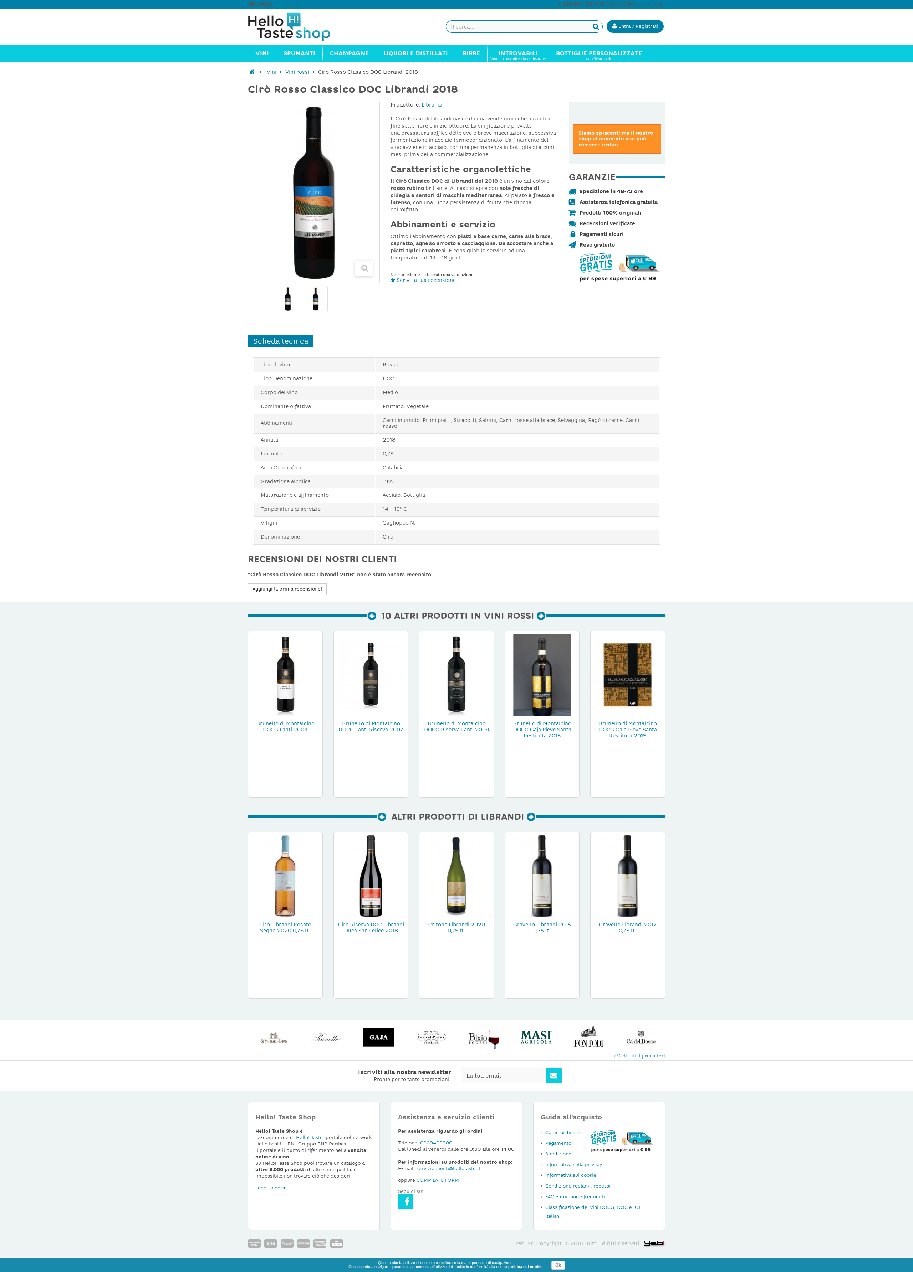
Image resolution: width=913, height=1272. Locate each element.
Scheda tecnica (280, 341)
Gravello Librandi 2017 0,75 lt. (628, 927)
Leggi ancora (270, 1187)
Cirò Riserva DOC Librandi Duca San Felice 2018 (371, 927)
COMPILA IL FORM (438, 1180)
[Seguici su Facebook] (405, 1201)
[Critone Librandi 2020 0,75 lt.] (456, 876)
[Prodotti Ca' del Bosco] (641, 1037)
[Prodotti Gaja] (378, 1037)
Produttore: (405, 105)
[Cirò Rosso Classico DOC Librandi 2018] (316, 299)
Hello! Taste (309, 1137)
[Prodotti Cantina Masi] (536, 1037)
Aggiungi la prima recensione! (287, 589)
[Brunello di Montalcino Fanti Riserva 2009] (456, 675)
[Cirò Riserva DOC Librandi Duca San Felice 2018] (371, 876)
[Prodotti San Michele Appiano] (274, 1037)
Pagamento (558, 1143)
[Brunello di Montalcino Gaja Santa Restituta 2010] (542, 675)
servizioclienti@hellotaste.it (304, 4)
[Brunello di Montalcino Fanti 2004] (285, 675)
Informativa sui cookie (570, 1175)
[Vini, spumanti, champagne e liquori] (252, 72)
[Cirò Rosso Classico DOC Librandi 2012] (288, 299)
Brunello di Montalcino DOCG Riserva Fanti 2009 (456, 726)
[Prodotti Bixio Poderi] (483, 1037)
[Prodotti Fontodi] (588, 1037)
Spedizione (558, 1154)
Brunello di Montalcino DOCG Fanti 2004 (285, 726)
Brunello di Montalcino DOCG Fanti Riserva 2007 (370, 726)
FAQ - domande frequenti (575, 1196)
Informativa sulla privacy (573, 1164)
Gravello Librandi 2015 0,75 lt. (542, 927)
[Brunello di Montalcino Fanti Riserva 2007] (371, 675)
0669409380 (436, 1142)
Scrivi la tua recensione (425, 280)
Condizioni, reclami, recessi (578, 1186)
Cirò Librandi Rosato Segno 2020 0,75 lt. (285, 927)
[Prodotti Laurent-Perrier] (431, 1037)
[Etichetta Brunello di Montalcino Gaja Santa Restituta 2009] (627, 675)
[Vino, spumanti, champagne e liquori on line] (296, 26)
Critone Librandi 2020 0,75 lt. (456, 927)
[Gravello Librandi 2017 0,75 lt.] (627, 876)
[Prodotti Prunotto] (326, 1037)
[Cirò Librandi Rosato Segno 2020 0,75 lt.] (285, 876)
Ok (558, 1265)
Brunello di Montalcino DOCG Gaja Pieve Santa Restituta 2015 (542, 729)
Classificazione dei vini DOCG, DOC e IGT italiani (593, 1212)
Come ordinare (562, 1132)
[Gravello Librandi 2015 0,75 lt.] (542, 876)
